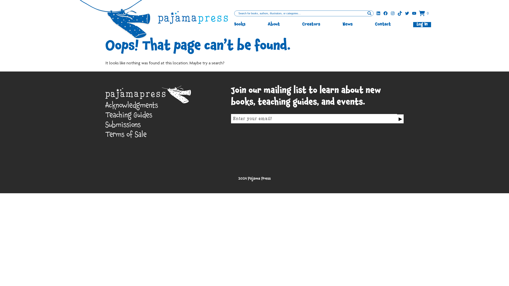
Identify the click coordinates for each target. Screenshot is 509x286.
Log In (422, 24)
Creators (311, 24)
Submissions (123, 126)
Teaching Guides (128, 116)
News (348, 24)
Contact (383, 24)
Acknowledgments (131, 106)
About (274, 24)
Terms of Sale (126, 135)
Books (240, 24)
